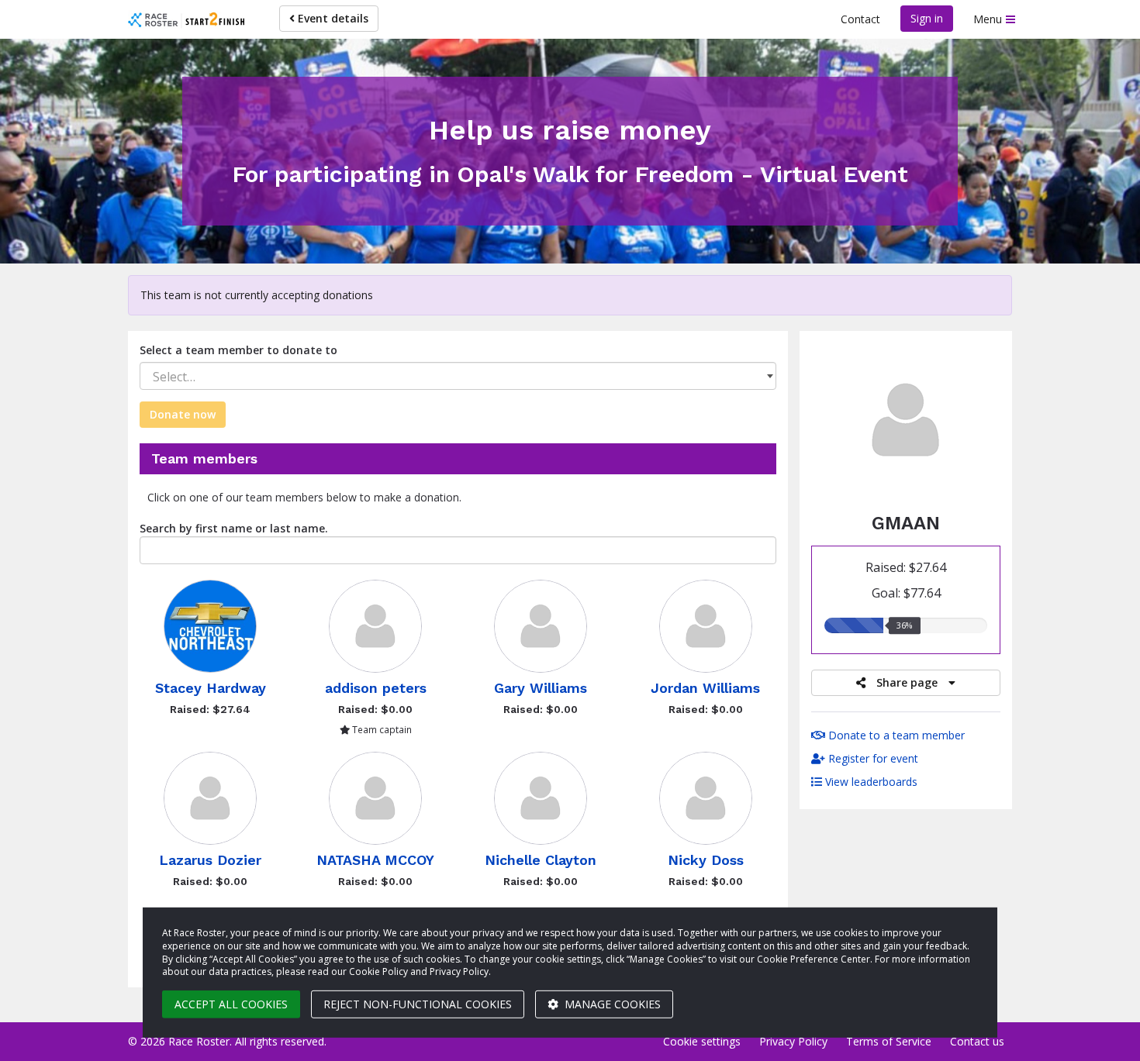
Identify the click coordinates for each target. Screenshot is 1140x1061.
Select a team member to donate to (238, 350)
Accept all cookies (231, 1004)
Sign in (926, 18)
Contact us (977, 1041)
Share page (907, 682)
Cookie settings (702, 1041)
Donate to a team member (895, 735)
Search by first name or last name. (234, 528)
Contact (860, 19)
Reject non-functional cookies (417, 1004)
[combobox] (458, 376)
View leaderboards (869, 781)
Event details (331, 18)
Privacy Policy (793, 1041)
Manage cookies (611, 1004)
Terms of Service (888, 1041)
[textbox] (458, 377)
